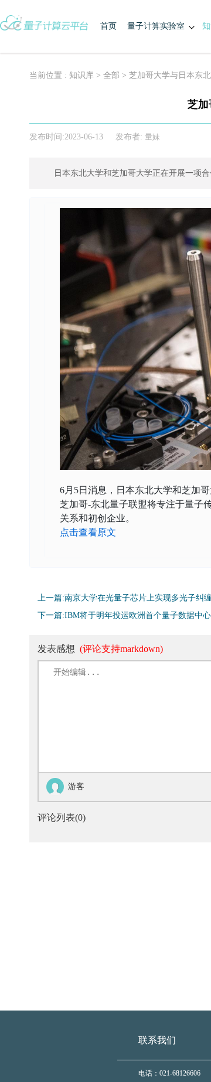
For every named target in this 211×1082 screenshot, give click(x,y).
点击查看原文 (88, 532)
